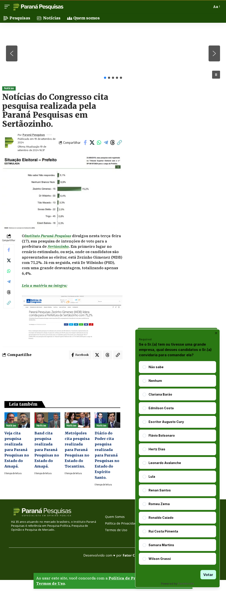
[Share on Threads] (112, 142)
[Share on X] (92, 142)
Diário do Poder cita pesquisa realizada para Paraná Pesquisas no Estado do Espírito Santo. (107, 455)
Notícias (9, 88)
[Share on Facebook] (85, 142)
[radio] (144, 367)
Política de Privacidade (132, 578)
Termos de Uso (50, 583)
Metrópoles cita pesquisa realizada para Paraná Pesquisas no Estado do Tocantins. (77, 450)
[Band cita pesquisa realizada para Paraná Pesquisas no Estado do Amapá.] (47, 420)
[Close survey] (216, 333)
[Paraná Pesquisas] (38, 6)
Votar (208, 574)
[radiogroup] (177, 463)
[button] (8, 6)
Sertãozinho (58, 246)
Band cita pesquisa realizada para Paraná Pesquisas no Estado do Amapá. (46, 450)
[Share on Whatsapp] (99, 142)
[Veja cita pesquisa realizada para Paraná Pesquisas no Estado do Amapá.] (17, 420)
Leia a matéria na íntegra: (44, 285)
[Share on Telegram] (106, 142)
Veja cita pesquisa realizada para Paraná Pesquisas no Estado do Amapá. (16, 450)
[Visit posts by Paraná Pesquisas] (8, 142)
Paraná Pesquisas (34, 134)
